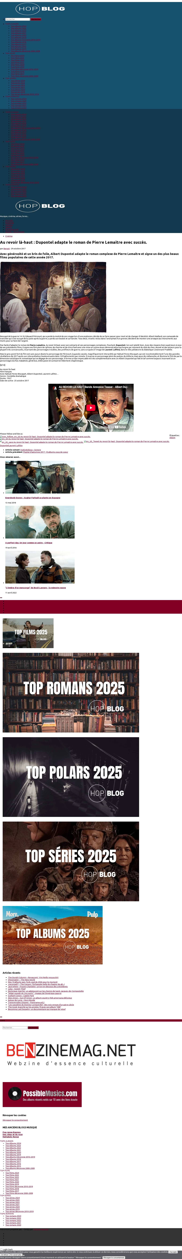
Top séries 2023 (18, 83)
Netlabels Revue (11, 1137)
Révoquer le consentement (15, 1120)
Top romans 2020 (18, 108)
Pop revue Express (12, 1132)
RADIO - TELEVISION (14, 232)
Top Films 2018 (17, 71)
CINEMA (9, 225)
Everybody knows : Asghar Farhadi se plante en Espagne (32, 498)
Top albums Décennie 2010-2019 (25, 40)
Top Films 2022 (17, 60)
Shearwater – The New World (21, 980)
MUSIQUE (9, 223)
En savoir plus (15, 1255)
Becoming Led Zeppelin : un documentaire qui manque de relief (37, 1009)
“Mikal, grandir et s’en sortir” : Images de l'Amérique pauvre (34, 993)
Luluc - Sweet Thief (17, 989)
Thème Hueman (40, 1229)
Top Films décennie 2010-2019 (24, 69)
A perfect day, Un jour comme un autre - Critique (28, 543)
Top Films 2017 (17, 74)
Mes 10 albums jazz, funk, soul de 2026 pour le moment (33, 982)
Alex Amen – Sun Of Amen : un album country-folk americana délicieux (40, 998)
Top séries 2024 (18, 80)
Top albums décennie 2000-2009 (25, 51)
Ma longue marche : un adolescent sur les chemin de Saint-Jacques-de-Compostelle (46, 991)
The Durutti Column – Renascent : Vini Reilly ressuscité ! (33, 977)
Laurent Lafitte (16, 445)
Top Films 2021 (17, 62)
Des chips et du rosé (13, 1134)
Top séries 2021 (18, 87)
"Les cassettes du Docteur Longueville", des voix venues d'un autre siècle (41, 1005)
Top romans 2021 (18, 105)
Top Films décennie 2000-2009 (24, 76)
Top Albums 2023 (18, 28)
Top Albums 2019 (18, 37)
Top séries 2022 (18, 85)
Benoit (6, 248)
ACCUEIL (9, 220)
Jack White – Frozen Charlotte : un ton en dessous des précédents (38, 986)
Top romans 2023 (18, 101)
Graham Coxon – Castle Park (21, 995)
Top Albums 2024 (18, 26)
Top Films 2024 (17, 55)
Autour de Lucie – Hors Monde (21, 1000)
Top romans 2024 (18, 99)
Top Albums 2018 (18, 42)
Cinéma (8, 236)
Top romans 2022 (18, 103)
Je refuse (4, 1255)
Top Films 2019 (17, 67)
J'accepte (173, 1252)
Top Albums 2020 (18, 35)
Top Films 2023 (17, 58)
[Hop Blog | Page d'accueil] (33, 15)
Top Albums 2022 (18, 31)
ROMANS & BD (12, 229)
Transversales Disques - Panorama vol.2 (26, 1002)
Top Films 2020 (17, 65)
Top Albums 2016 (18, 46)
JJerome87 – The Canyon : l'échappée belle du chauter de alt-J (36, 984)
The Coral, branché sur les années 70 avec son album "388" (34, 1007)
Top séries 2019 (18, 92)
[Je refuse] (24, 1255)
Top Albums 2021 (18, 33)
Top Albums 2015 (18, 49)
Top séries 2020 (18, 90)
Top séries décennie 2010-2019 (25, 94)
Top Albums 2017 (18, 44)
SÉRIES (8, 227)
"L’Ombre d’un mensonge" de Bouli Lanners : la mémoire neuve (35, 588)
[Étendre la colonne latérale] (1, 597)
